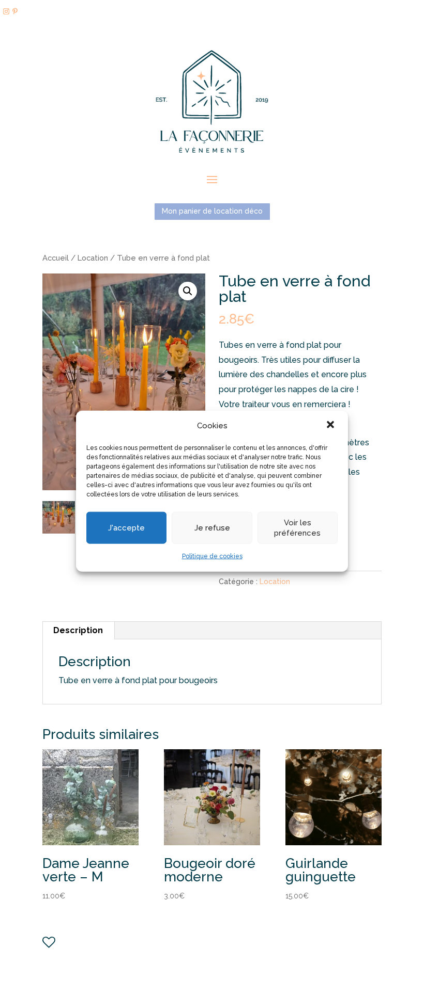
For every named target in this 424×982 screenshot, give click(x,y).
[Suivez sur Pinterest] (15, 11)
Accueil (55, 257)
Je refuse (212, 528)
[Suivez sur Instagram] (6, 11)
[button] (331, 426)
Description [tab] (78, 630)
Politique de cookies (212, 556)
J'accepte (126, 528)
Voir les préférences (297, 528)
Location (93, 257)
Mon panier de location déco (212, 211)
